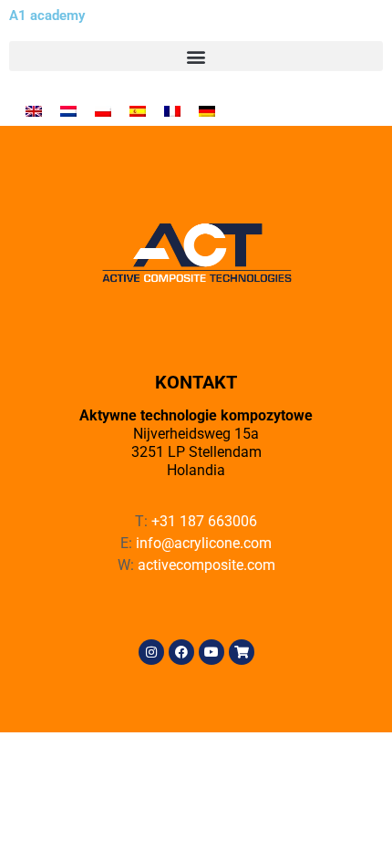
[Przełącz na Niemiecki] (207, 110)
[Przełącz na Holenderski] (68, 110)
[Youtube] (211, 652)
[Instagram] (151, 652)
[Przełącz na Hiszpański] (137, 110)
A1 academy (47, 15)
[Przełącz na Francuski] (172, 110)
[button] (196, 56)
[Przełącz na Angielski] (33, 110)
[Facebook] (181, 652)
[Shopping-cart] (241, 652)
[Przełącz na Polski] (103, 110)
